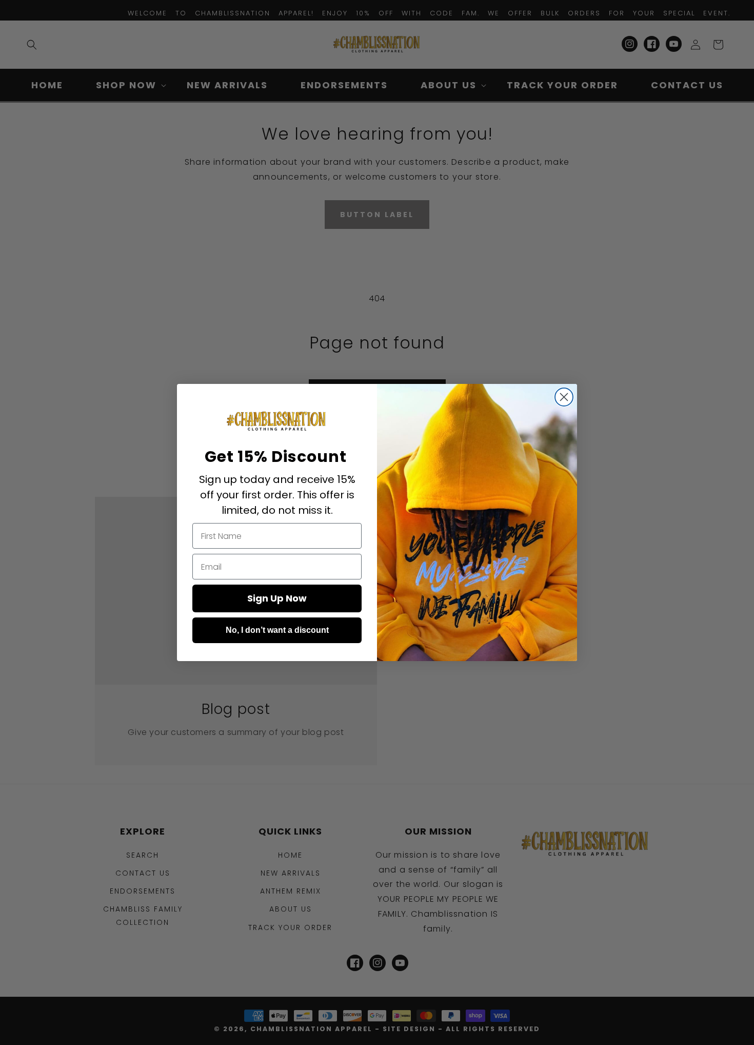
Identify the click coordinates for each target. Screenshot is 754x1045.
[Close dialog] (564, 397)
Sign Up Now (277, 598)
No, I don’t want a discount (277, 630)
